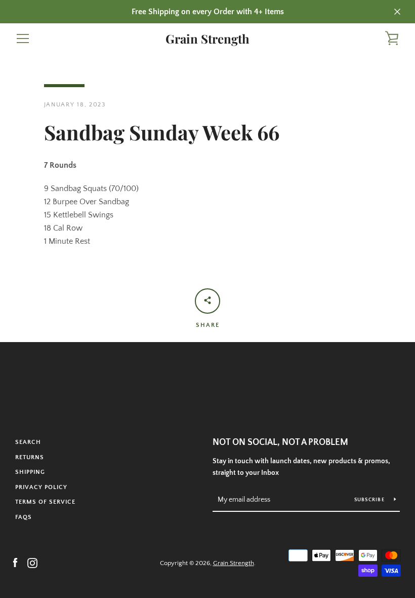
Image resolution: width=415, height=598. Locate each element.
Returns (29, 457)
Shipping (30, 472)
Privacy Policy (41, 487)
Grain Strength (207, 38)
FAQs (23, 517)
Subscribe (370, 500)
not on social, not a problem (280, 442)
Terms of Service (45, 502)
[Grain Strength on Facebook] (15, 562)
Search (28, 442)
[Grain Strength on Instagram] (32, 562)
